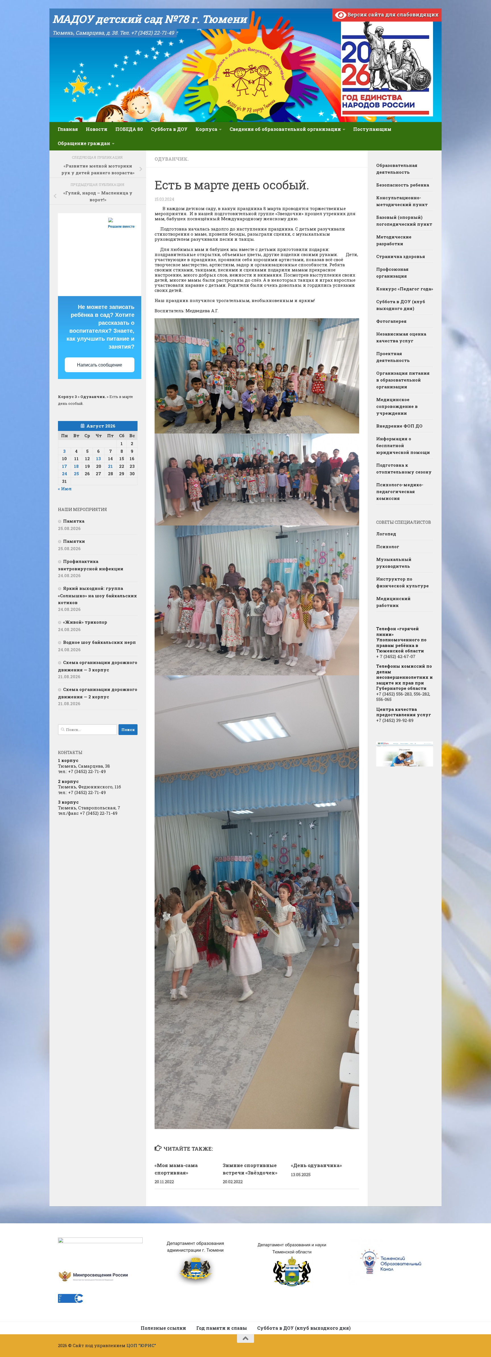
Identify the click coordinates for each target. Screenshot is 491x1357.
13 (98, 458)
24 (64, 473)
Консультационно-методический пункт (402, 201)
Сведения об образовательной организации (285, 129)
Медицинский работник (393, 602)
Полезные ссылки (163, 1328)
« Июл (65, 488)
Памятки (74, 541)
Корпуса (206, 129)
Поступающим (372, 129)
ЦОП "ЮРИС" (141, 1345)
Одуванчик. (172, 159)
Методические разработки (393, 240)
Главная (68, 129)
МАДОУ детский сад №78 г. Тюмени (149, 19)
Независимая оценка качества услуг (401, 337)
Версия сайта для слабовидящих (392, 14)
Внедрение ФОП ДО (399, 426)
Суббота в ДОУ (169, 129)
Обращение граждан (84, 143)
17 (64, 466)
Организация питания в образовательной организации (403, 379)
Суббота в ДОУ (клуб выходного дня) (400, 305)
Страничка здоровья (400, 256)
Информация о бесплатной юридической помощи (403, 445)
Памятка (73, 521)
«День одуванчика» (316, 1165)
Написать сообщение (99, 365)
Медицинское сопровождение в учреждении (397, 406)
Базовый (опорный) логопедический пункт (404, 220)
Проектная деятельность (393, 357)
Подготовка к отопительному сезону (404, 468)
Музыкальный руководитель (393, 562)
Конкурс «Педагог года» (404, 289)
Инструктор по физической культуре (402, 582)
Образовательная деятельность (396, 168)
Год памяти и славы (221, 1328)
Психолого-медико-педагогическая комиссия (399, 491)
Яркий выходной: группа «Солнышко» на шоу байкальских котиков (97, 595)
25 (76, 473)
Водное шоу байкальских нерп (99, 642)
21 (110, 466)
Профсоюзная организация (392, 272)
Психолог (387, 546)
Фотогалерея (391, 321)
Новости (96, 129)
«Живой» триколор (85, 622)
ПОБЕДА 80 (129, 129)
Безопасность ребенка (402, 185)
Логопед (386, 534)
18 (76, 466)
